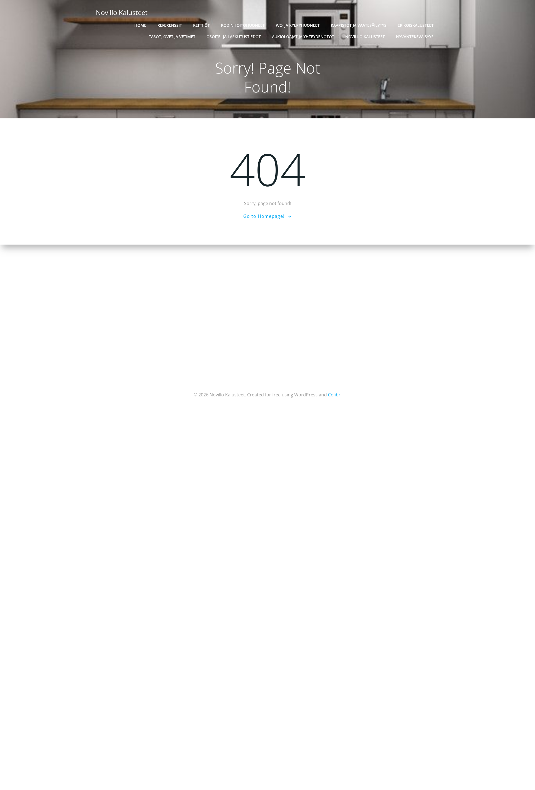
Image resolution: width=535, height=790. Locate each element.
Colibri (335, 395)
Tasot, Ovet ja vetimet (172, 36)
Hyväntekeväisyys (415, 36)
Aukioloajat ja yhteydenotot (303, 36)
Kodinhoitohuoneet (243, 25)
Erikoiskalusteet (416, 25)
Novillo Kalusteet (365, 36)
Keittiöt (201, 25)
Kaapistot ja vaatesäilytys (358, 25)
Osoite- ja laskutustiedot (233, 36)
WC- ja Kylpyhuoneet (298, 25)
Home (140, 25)
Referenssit (169, 25)
